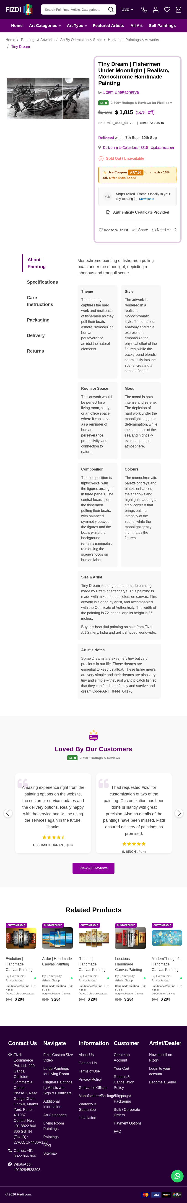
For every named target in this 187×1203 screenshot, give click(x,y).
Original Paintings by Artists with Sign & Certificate (57, 1087)
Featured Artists (108, 25)
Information (94, 1043)
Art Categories (43, 25)
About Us (86, 1055)
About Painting (37, 263)
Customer (126, 1043)
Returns (35, 350)
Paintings (51, 1137)
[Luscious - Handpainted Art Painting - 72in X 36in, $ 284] (130, 938)
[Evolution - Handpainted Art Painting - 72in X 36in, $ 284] (21, 938)
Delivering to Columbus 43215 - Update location (138, 147)
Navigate (54, 1043)
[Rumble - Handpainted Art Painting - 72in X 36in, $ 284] (94, 938)
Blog (47, 1145)
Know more (146, 199)
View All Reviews (93, 868)
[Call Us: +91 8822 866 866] (144, 10)
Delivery (36, 335)
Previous (8, 813)
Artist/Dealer (165, 1043)
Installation (87, 1118)
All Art (136, 25)
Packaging (38, 319)
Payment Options (128, 1123)
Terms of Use (89, 1071)
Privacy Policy (90, 1079)
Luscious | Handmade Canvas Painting (128, 964)
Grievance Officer (93, 1088)
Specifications (42, 282)
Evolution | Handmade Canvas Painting (19, 964)
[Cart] (179, 10)
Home (17, 25)
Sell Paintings (162, 25)
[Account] (156, 10)
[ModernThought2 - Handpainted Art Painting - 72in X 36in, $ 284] (167, 938)
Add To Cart (26, 1011)
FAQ (117, 1131)
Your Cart (121, 1068)
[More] (60, 25)
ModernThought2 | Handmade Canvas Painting (166, 964)
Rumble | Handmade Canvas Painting (92, 964)
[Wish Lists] (167, 10)
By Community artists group (15, 978)
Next (179, 813)
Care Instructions (40, 301)
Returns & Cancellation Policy (124, 1082)
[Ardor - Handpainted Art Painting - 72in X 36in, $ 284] (57, 938)
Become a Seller (162, 1082)
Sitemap (50, 1153)
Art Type (75, 25)
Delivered (106, 138)
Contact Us (88, 1063)
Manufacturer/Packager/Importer (104, 1096)
